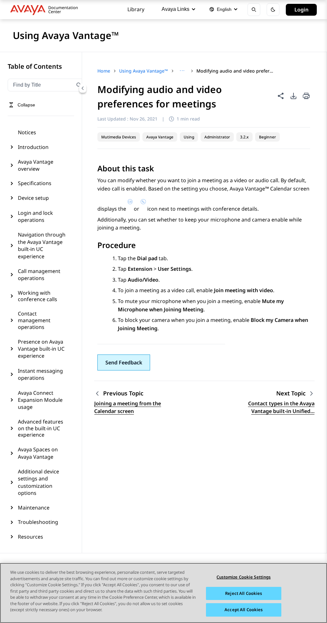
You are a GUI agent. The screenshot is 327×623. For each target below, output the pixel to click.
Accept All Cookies (243, 609)
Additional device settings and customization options (38, 482)
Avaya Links (175, 9)
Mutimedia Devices (118, 137)
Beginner (267, 137)
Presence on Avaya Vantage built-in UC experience (41, 349)
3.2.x (244, 137)
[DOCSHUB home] (45, 9)
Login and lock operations (35, 216)
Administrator (217, 137)
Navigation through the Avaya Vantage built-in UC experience (41, 245)
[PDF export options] (293, 96)
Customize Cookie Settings (243, 577)
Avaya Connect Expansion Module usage (40, 400)
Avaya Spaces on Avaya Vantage (38, 453)
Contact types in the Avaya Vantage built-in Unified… (281, 407)
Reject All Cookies (243, 593)
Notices (27, 132)
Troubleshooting (38, 522)
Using (189, 137)
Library (135, 9)
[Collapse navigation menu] (82, 88)
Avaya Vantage (159, 137)
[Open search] (253, 9)
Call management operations (39, 275)
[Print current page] (306, 96)
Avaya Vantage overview (35, 165)
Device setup (33, 197)
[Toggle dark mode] (273, 9)
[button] (123, 362)
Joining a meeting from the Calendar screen (127, 407)
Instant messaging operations (40, 374)
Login (301, 9)
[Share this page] (281, 96)
